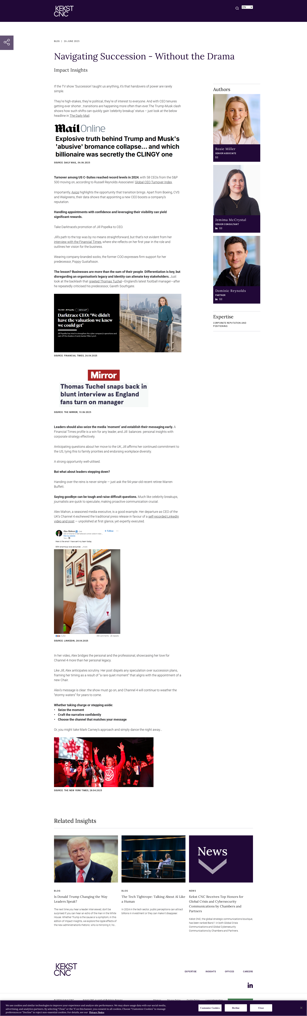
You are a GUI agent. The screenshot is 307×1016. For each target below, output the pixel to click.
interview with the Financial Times (77, 242)
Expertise (191, 971)
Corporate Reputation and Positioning (229, 324)
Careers (248, 971)
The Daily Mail (79, 115)
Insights (211, 971)
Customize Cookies (210, 1007)
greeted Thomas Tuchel (105, 281)
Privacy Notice (96, 1012)
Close (261, 1007)
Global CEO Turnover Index (153, 182)
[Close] (301, 1008)
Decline (236, 1007)
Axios (75, 192)
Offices (229, 971)
